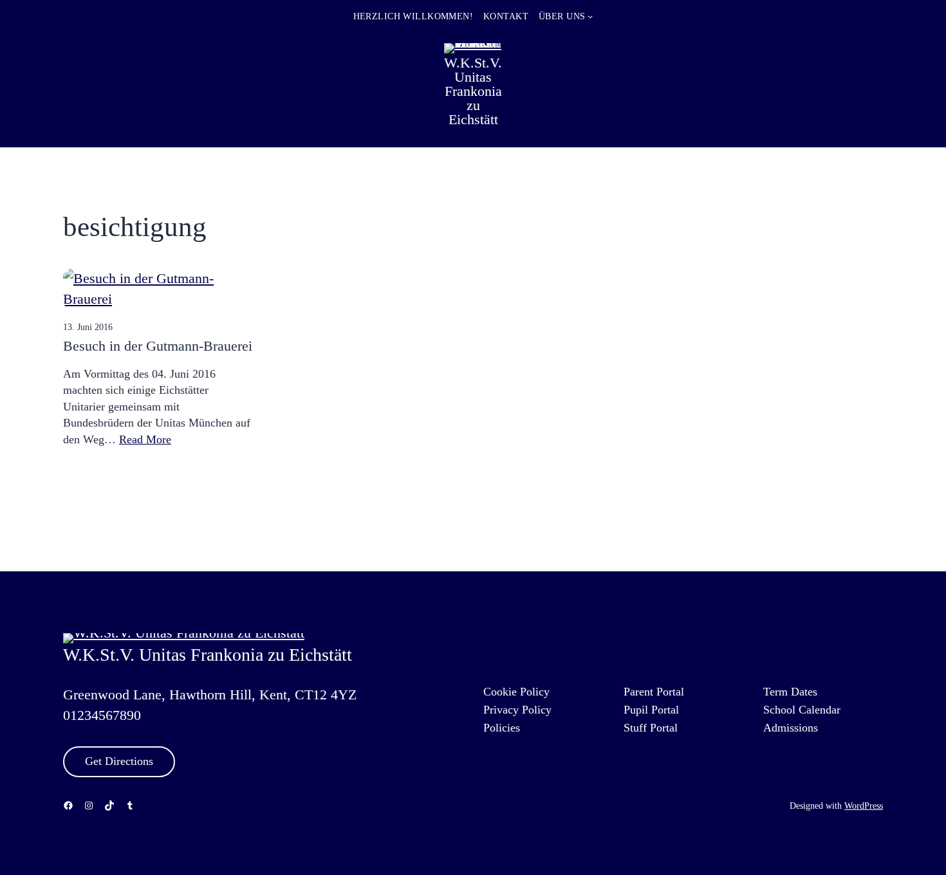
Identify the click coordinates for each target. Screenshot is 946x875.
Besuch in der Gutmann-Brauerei (157, 346)
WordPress (863, 805)
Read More (145, 439)
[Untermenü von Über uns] (590, 16)
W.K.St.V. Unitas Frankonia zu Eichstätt (473, 91)
